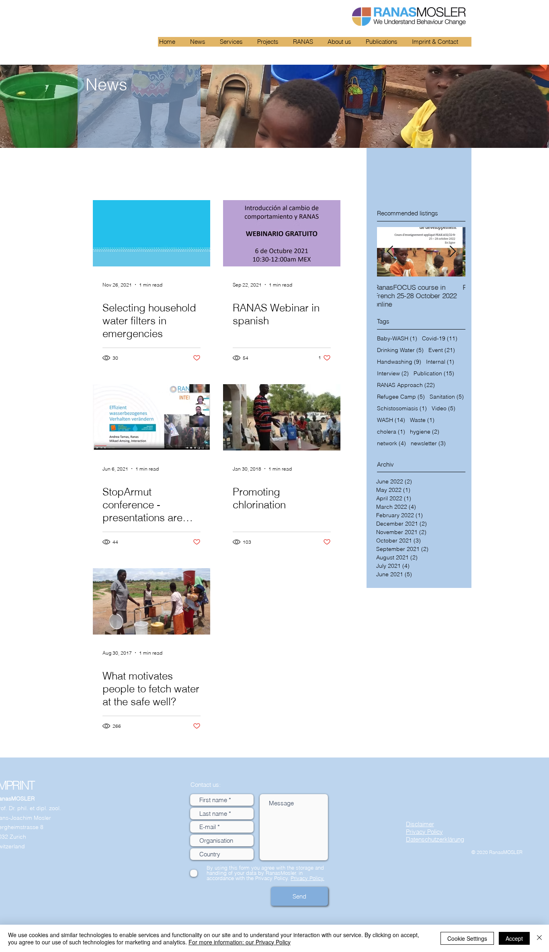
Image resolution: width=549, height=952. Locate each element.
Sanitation (447, 396)
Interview (393, 373)
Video (443, 408)
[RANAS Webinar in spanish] (281, 233)
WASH (391, 420)
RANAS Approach (406, 385)
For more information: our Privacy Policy (239, 942)
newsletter (428, 443)
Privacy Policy (424, 831)
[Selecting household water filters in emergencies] (151, 233)
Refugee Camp (401, 396)
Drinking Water (400, 350)
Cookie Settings (467, 938)
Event (441, 350)
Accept (514, 938)
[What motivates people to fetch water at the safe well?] (151, 601)
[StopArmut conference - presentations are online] (151, 417)
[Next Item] (452, 252)
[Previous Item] (389, 252)
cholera (391, 431)
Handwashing (399, 361)
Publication (434, 373)
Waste (422, 420)
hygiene (424, 431)
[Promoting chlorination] (281, 417)
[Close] (539, 938)
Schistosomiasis (402, 408)
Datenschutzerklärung (435, 839)
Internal (440, 361)
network (391, 443)
